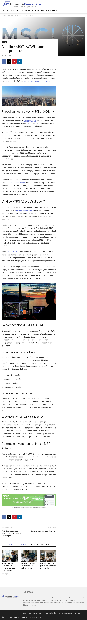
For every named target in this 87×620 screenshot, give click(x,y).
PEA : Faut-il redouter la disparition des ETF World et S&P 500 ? (28, 566)
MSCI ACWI (12, 252)
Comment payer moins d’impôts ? (43, 531)
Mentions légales (50, 613)
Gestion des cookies (66, 613)
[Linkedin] (19, 61)
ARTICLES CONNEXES (19, 544)
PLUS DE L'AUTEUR (40, 544)
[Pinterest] (14, 61)
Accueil (24, 613)
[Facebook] (4, 61)
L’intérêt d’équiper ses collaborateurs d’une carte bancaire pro (11, 533)
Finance (14, 10)
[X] (9, 61)
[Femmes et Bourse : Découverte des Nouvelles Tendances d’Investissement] (10, 556)
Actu (5, 10)
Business (51, 10)
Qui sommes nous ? (35, 613)
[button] (82, 11)
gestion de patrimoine (25, 210)
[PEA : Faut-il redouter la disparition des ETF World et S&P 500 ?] (29, 556)
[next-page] (6, 574)
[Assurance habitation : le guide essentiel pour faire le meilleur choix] (48, 556)
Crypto (39, 10)
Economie (27, 10)
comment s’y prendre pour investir (37, 81)
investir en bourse (18, 182)
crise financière (30, 120)
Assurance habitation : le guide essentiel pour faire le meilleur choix (48, 566)
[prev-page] (3, 574)
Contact (77, 613)
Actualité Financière (20, 617)
